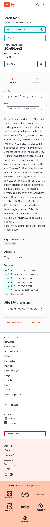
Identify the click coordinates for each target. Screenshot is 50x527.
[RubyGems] (13, 4)
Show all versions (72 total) (16, 294)
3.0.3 (8, 289)
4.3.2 (8, 278)
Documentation (11, 351)
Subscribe (8, 380)
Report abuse (13, 433)
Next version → (39, 322)
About (8, 445)
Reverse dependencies (14, 394)
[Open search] (37, 4)
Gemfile (7, 91)
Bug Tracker (9, 361)
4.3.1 (8, 282)
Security (9, 464)
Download (8, 365)
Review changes (11, 370)
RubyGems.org (16, 485)
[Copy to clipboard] (41, 97)
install (6, 103)
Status (8, 459)
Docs (7, 450)
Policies (9, 455)
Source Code (9, 346)
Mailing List (9, 356)
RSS (6, 384)
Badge (7, 375)
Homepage (9, 341)
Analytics (8, 389)
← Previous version (13, 322)
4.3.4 (8, 270)
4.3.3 (8, 274)
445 (41, 64)
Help (7, 468)
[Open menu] (7, 4)
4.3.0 (8, 286)
